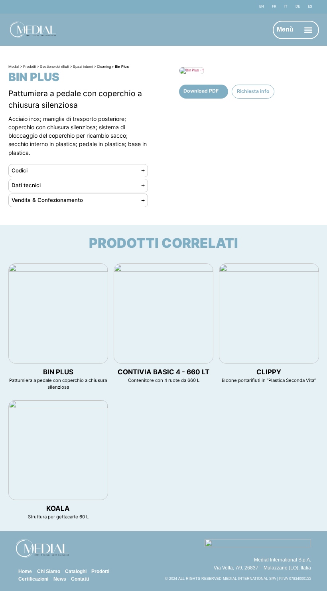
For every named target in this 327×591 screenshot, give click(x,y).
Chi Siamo (48, 571)
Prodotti (100, 571)
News (59, 579)
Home (25, 571)
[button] (308, 29)
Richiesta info (253, 91)
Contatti (80, 579)
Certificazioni (33, 579)
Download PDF (201, 91)
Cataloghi (76, 571)
